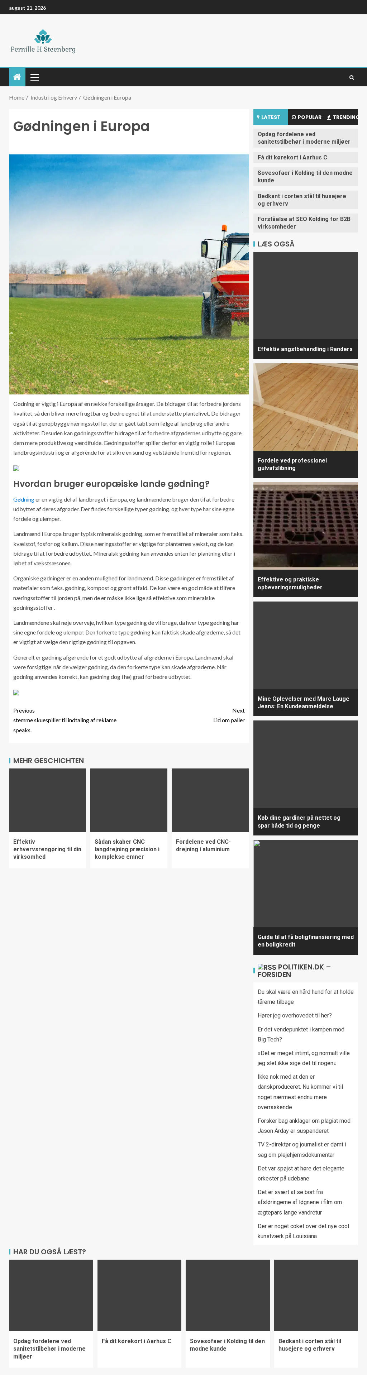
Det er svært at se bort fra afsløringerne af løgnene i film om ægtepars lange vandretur (300, 1202)
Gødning (23, 499)
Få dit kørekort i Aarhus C (292, 157)
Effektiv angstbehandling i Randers (305, 349)
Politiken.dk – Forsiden (294, 970)
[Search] (351, 77)
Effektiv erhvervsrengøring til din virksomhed (47, 849)
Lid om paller (229, 715)
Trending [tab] (345, 117)
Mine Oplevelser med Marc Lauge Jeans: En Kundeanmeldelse (303, 702)
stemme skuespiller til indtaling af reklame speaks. (64, 720)
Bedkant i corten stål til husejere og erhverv (309, 1345)
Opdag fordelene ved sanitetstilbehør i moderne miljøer (304, 138)
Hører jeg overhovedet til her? (295, 1015)
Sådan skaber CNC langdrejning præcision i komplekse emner (127, 849)
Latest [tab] (271, 117)
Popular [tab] (309, 117)
